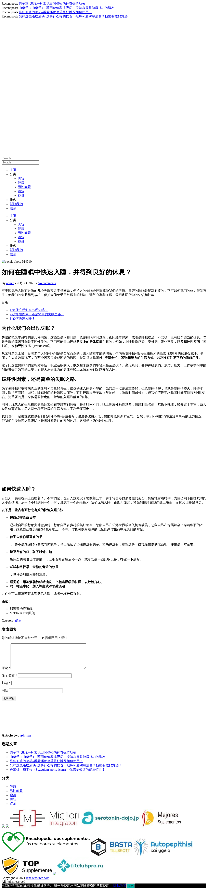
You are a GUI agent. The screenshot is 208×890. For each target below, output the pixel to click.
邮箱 (6, 683)
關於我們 (16, 204)
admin (10, 283)
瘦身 (21, 195)
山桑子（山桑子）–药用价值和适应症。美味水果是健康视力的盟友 (67, 8)
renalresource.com (37, 878)
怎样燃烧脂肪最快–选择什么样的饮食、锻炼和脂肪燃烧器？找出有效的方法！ (75, 16)
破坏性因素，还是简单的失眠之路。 (37, 314)
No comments (47, 283)
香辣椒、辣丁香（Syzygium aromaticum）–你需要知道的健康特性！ (57, 769)
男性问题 (24, 187)
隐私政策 (119, 885)
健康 (21, 182)
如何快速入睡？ (22, 318)
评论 (6, 668)
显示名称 (9, 675)
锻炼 (21, 191)
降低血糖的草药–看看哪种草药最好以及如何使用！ (55, 12)
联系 (13, 208)
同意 (130, 885)
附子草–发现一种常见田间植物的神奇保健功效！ (54, 3)
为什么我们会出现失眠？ (29, 310)
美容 (21, 178)
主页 (13, 170)
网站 (5, 690)
